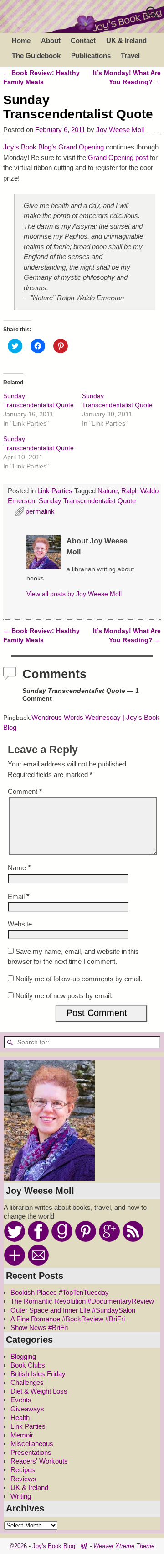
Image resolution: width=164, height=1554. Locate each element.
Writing (20, 1496)
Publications (91, 55)
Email (19, 896)
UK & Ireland (126, 40)
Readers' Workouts (39, 1461)
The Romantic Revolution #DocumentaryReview (82, 1301)
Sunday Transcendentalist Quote (87, 501)
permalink (40, 511)
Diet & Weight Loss (38, 1391)
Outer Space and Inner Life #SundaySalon (72, 1310)
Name (19, 868)
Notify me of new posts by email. (64, 996)
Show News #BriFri (39, 1327)
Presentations (30, 1452)
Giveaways (27, 1409)
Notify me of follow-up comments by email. (78, 979)
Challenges (27, 1382)
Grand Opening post (118, 157)
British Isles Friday (38, 1374)
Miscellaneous (31, 1444)
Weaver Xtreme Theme (123, 1546)
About (51, 40)
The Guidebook (36, 55)
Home (21, 40)
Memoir (21, 1435)
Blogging (23, 1356)
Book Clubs (27, 1365)
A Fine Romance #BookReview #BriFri (67, 1319)
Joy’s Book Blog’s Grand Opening (53, 147)
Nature (107, 491)
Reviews (23, 1479)
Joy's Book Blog (53, 1546)
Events (20, 1400)
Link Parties (54, 491)
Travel (130, 55)
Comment (25, 791)
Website (20, 924)
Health (20, 1417)
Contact (83, 40)
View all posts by (74, 594)
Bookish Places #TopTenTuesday (59, 1292)
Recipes (22, 1470)
